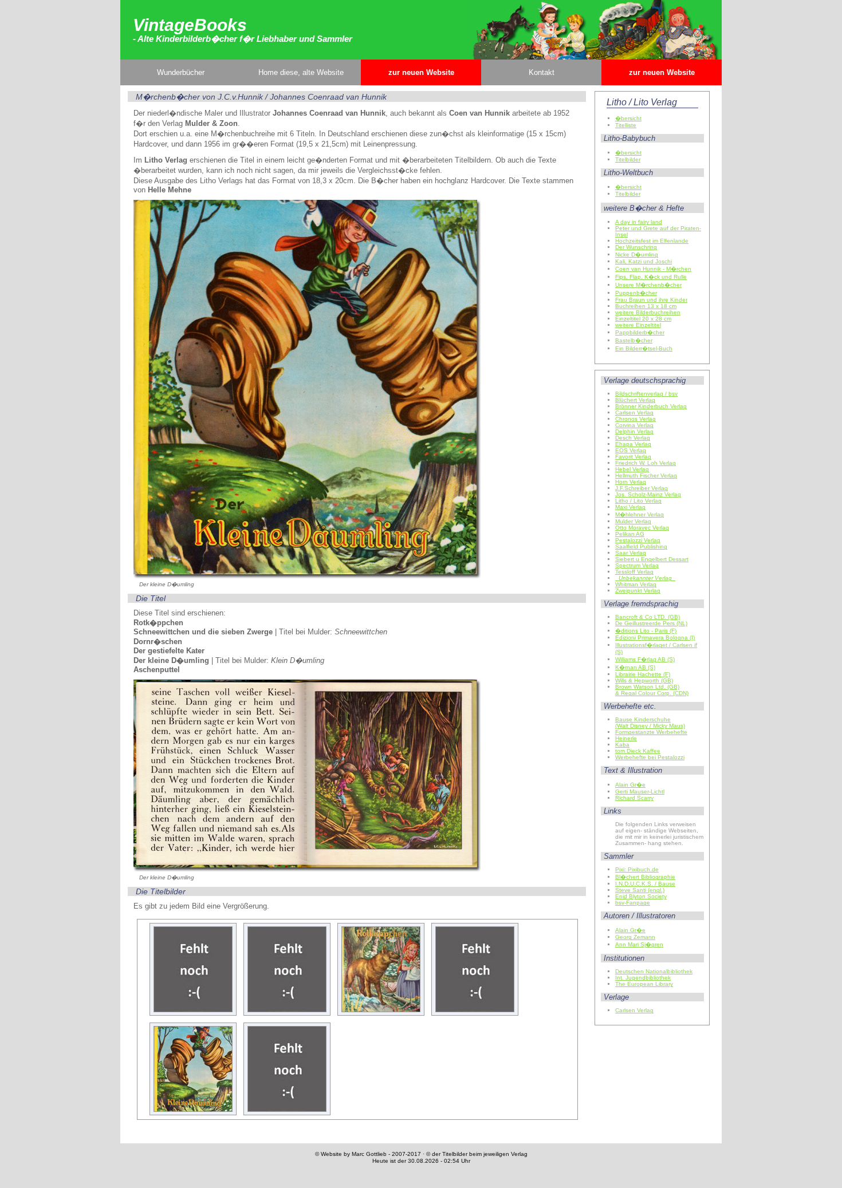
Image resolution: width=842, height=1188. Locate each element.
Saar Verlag (630, 553)
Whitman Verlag (635, 584)
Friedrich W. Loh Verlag (645, 463)
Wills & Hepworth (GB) (644, 680)
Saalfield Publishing (641, 546)
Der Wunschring (636, 247)
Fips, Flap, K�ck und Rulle (651, 277)
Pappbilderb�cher (639, 332)
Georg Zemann (635, 937)
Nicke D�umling (636, 254)
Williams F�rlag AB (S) (645, 659)
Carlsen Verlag (634, 412)
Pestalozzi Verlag (637, 540)
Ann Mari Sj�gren (639, 944)
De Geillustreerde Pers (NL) (651, 623)
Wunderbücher (180, 72)
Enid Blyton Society (641, 896)
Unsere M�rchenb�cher (648, 285)
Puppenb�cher (636, 293)
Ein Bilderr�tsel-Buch (643, 348)
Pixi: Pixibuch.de (637, 869)
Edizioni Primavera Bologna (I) (655, 637)
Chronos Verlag (635, 419)
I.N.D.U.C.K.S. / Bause (645, 884)
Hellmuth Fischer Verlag (646, 475)
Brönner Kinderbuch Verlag (651, 406)
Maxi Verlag (630, 507)
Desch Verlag (632, 438)
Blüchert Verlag (635, 400)
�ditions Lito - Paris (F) (645, 630)
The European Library (644, 984)
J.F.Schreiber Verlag (641, 488)
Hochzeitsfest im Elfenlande (651, 241)
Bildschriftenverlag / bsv (646, 393)
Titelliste (625, 125)
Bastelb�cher (633, 340)
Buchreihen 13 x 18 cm (645, 306)
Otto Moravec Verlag (642, 527)
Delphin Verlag (634, 431)
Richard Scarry (634, 798)
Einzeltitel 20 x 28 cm (643, 318)
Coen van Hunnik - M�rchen (653, 269)
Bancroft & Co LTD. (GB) (647, 617)
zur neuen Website (421, 72)
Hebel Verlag (632, 469)
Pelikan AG (629, 534)
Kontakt (541, 72)
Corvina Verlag (634, 425)
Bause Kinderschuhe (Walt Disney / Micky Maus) (650, 722)
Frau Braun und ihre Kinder (651, 300)
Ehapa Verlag (633, 444)
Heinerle (626, 738)
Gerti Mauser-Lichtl (639, 791)
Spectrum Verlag (637, 565)
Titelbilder (627, 159)
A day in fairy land (638, 222)
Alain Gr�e (630, 785)
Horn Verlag (630, 482)
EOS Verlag (630, 450)
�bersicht (628, 118)
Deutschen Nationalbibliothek (654, 971)
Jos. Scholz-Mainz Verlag (648, 494)
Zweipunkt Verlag (637, 590)
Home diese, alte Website (301, 72)
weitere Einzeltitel (638, 325)
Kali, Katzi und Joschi (643, 261)
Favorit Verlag (633, 456)
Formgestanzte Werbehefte (651, 732)
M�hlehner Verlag (639, 514)
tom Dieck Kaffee (637, 751)
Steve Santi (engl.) (639, 890)
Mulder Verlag (633, 521)
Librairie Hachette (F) (642, 674)
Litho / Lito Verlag (638, 501)
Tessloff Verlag (634, 572)
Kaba (622, 744)
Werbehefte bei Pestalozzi (649, 757)
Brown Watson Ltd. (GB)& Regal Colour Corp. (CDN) (651, 690)
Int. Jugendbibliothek (643, 977)
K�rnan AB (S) (635, 667)
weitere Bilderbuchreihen (647, 312)
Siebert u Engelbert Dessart (651, 559)
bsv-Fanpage (632, 902)
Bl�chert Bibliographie (645, 877)
